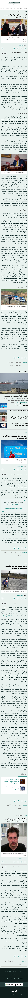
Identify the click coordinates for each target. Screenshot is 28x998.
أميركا (11, 364)
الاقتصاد (7, 7)
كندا (5, 551)
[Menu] (26, 2)
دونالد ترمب (18, 361)
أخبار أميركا (18, 551)
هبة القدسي (20, 44)
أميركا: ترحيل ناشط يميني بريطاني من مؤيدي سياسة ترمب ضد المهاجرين (16, 819)
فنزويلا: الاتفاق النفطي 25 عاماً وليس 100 (16, 395)
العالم (14, 7)
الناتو (12, 804)
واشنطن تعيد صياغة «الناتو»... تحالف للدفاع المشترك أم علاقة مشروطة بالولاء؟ (11, 780)
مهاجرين (11, 960)
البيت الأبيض (18, 364)
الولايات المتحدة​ (16, 10)
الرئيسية (25, 7)
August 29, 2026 (18, 507)
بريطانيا (19, 807)
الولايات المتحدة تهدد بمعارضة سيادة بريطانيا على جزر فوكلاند (16, 566)
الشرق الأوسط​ (19, 7)
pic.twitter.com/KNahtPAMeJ (11, 503)
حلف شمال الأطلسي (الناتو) (9, 615)
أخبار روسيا (10, 361)
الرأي (11, 7)
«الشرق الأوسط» (20, 465)
